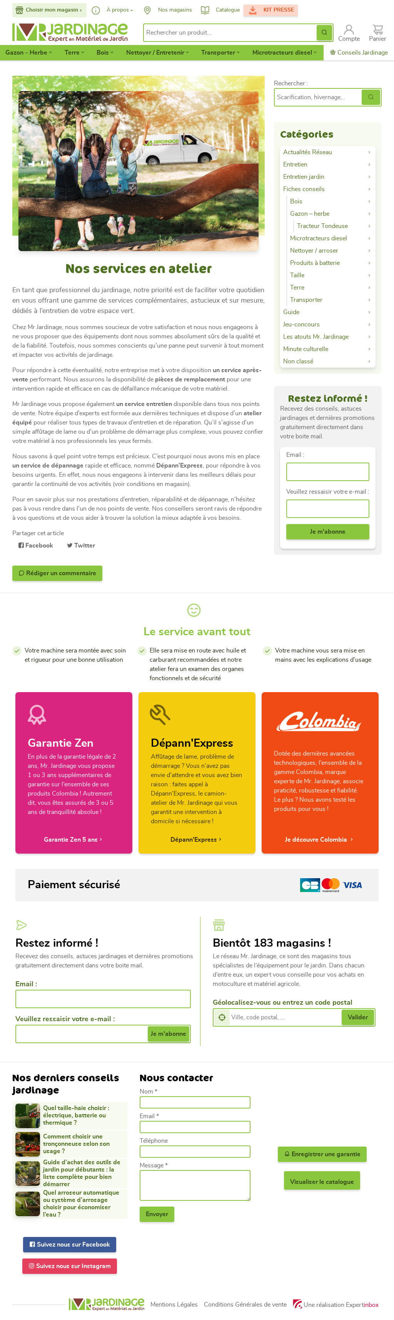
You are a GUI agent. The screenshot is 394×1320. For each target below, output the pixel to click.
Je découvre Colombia (317, 840)
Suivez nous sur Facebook (72, 1245)
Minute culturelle (305, 349)
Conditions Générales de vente (245, 1305)
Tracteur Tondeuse (322, 226)
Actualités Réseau (307, 152)
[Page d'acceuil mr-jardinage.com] (106, 1304)
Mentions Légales (174, 1305)
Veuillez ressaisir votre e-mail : (327, 492)
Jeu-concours (301, 324)
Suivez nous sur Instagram (73, 1266)
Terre (72, 53)
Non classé (298, 361)
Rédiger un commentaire (60, 573)
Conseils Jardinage (362, 53)
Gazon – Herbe (26, 53)
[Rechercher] (371, 97)
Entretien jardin (303, 177)
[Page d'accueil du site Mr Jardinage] (72, 32)
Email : (295, 455)
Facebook (38, 546)
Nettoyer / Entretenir (155, 53)
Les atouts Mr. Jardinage (316, 337)
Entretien (295, 164)
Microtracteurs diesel (282, 53)
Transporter (218, 53)
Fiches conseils (304, 189)
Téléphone (154, 1141)
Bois (103, 53)
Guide (291, 312)
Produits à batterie (315, 263)
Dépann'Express (193, 840)
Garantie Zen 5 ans (71, 840)
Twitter (84, 546)
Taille (297, 275)
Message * (154, 1165)
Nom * (148, 1092)
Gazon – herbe (309, 214)
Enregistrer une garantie (325, 1154)
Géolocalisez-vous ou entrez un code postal (282, 1002)
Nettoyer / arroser (314, 251)
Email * (149, 1116)
